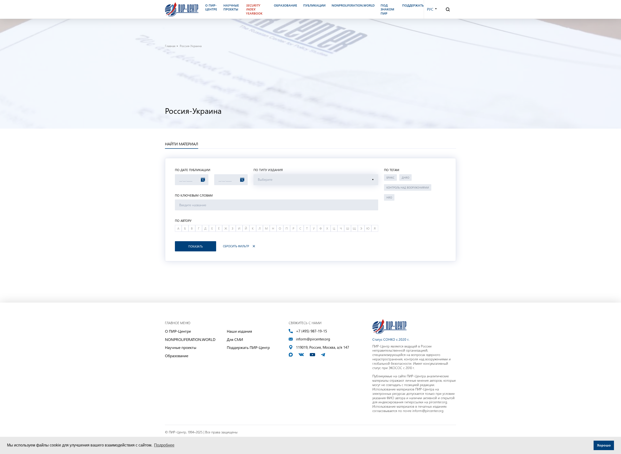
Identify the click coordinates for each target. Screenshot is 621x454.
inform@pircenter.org (313, 339)
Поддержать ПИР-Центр (248, 347)
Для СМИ (235, 339)
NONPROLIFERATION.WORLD (190, 339)
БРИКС (390, 177)
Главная (170, 46)
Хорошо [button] (604, 445)
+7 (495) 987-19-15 (311, 331)
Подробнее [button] (164, 445)
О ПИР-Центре (178, 331)
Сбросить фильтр (236, 246)
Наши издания (239, 331)
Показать (195, 246)
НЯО (389, 197)
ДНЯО (405, 177)
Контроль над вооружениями (407, 187)
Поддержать (413, 5)
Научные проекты (180, 347)
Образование (176, 355)
